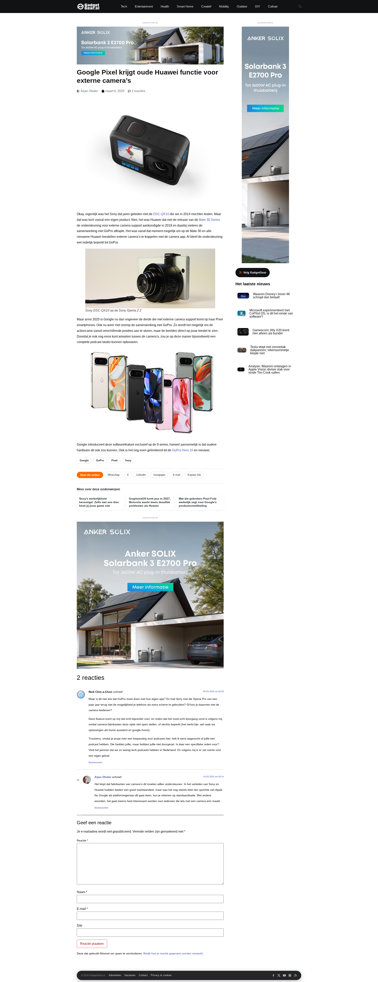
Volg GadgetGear (254, 272)
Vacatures (130, 975)
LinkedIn (141, 474)
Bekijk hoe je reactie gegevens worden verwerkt (173, 953)
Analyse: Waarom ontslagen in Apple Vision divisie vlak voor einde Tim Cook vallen (269, 369)
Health (165, 6)
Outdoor (242, 6)
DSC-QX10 (161, 214)
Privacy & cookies (161, 975)
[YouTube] (284, 975)
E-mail (176, 474)
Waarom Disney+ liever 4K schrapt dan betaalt (271, 295)
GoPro (100, 460)
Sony (128, 460)
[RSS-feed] (295, 975)
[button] (300, 6)
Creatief (206, 6)
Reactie (82, 840)
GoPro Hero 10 (182, 450)
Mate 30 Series (209, 219)
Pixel (114, 460)
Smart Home (185, 6)
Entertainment (144, 6)
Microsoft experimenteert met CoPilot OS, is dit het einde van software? (271, 313)
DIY (257, 6)
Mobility (224, 6)
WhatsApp (114, 474)
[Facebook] (273, 975)
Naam (82, 892)
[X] (278, 975)
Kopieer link (194, 474)
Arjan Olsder (102, 777)
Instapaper (159, 474)
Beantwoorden (95, 762)
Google (84, 460)
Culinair (273, 6)
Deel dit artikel (90, 475)
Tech (124, 6)
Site (79, 925)
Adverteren (115, 975)
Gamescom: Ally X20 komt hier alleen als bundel (271, 331)
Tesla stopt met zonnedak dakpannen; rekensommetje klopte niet (269, 350)
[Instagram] (289, 975)
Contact (143, 975)
